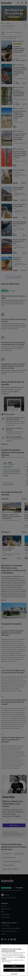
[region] (14, 960)
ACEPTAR (14, 966)
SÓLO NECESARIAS (14, 970)
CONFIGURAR (14, 974)
